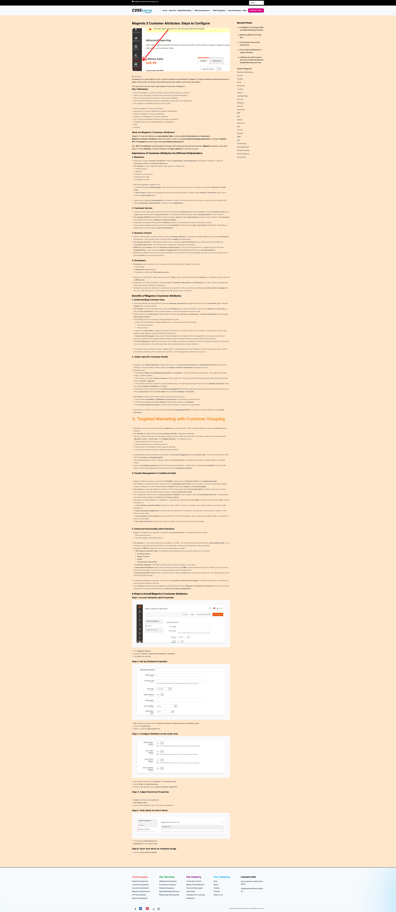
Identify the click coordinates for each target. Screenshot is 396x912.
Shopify (240, 133)
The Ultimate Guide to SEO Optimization (250, 43)
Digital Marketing (184, 10)
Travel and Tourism (193, 881)
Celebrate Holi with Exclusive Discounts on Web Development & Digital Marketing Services (251, 59)
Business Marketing (245, 72)
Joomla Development (140, 885)
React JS (240, 123)
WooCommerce (243, 154)
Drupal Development (140, 881)
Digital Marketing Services (169, 891)
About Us (172, 10)
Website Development (168, 881)
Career (240, 75)
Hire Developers (234, 10)
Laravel (240, 99)
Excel (239, 82)
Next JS (240, 106)
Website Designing (166, 888)
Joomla (240, 89)
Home (165, 10)
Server (240, 130)
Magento (240, 103)
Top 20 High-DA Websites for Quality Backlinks (250, 51)
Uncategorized (243, 147)
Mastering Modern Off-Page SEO (250, 36)
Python (240, 120)
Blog (244, 10)
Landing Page (242, 96)
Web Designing (219, 10)
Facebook (241, 86)
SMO (239, 137)
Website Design (243, 150)
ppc (238, 116)
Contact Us (255, 10)
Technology (241, 143)
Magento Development (141, 891)
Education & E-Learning (195, 895)
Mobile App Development (169, 895)
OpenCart (241, 109)
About (216, 885)
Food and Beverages (194, 888)
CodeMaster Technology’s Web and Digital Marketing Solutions (251, 28)
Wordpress (241, 157)
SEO (238, 126)
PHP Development (139, 895)
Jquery (240, 92)
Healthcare (190, 898)
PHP (238, 113)
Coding (240, 79)
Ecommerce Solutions (167, 885)
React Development (139, 898)
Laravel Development (140, 888)
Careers (217, 891)
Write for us (218, 895)
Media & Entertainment (195, 885)
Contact (217, 888)
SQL (238, 140)
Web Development (202, 10)
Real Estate (190, 891)
